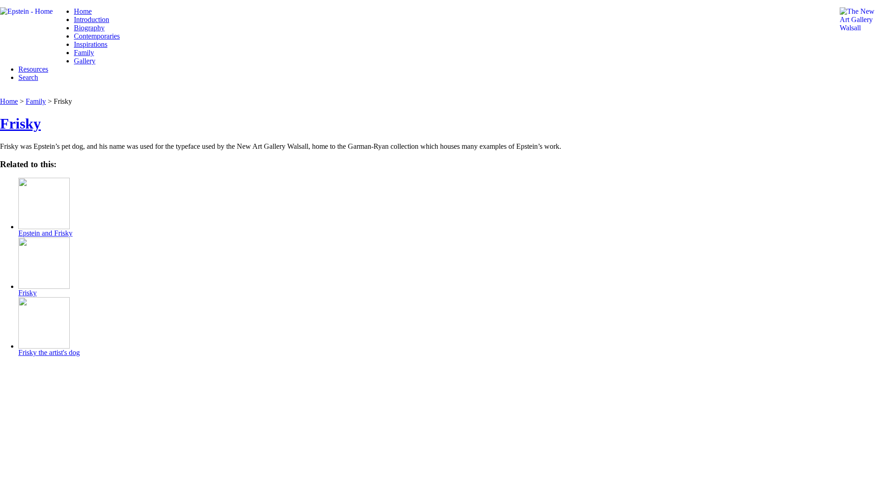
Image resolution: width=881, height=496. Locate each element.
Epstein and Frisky (45, 233)
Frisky (20, 123)
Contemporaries (97, 36)
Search (28, 77)
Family (84, 52)
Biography (89, 28)
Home (83, 11)
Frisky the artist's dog (49, 352)
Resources (33, 69)
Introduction (91, 19)
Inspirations (90, 44)
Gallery (84, 61)
